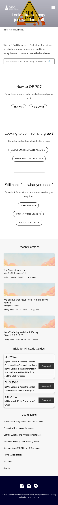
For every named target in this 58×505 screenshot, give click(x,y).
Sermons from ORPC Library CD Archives (22, 448)
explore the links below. (39, 53)
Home (6, 30)
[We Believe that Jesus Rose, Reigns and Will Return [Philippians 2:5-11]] (29, 294)
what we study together (29, 158)
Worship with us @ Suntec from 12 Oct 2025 (23, 421)
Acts (29, 277)
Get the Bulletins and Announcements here (22, 435)
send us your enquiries (28, 214)
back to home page (29, 222)
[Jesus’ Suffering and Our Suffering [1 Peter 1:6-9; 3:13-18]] (29, 326)
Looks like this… (17, 30)
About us (19, 107)
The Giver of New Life (15, 271)
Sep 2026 (10, 357)
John (34, 277)
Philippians (34, 310)
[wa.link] (36, 486)
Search (7, 468)
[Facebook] (22, 486)
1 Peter (36, 339)
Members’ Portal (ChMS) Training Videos (22, 441)
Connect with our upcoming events (19, 428)
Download (46, 366)
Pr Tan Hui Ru (21, 310)
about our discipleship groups (28, 150)
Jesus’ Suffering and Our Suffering (21, 333)
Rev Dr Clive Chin (18, 277)
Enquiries (8, 461)
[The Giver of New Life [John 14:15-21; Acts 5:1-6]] (29, 264)
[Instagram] (29, 486)
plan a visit (38, 107)
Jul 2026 (10, 397)
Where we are (28, 205)
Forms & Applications (13, 454)
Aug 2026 (11, 382)
